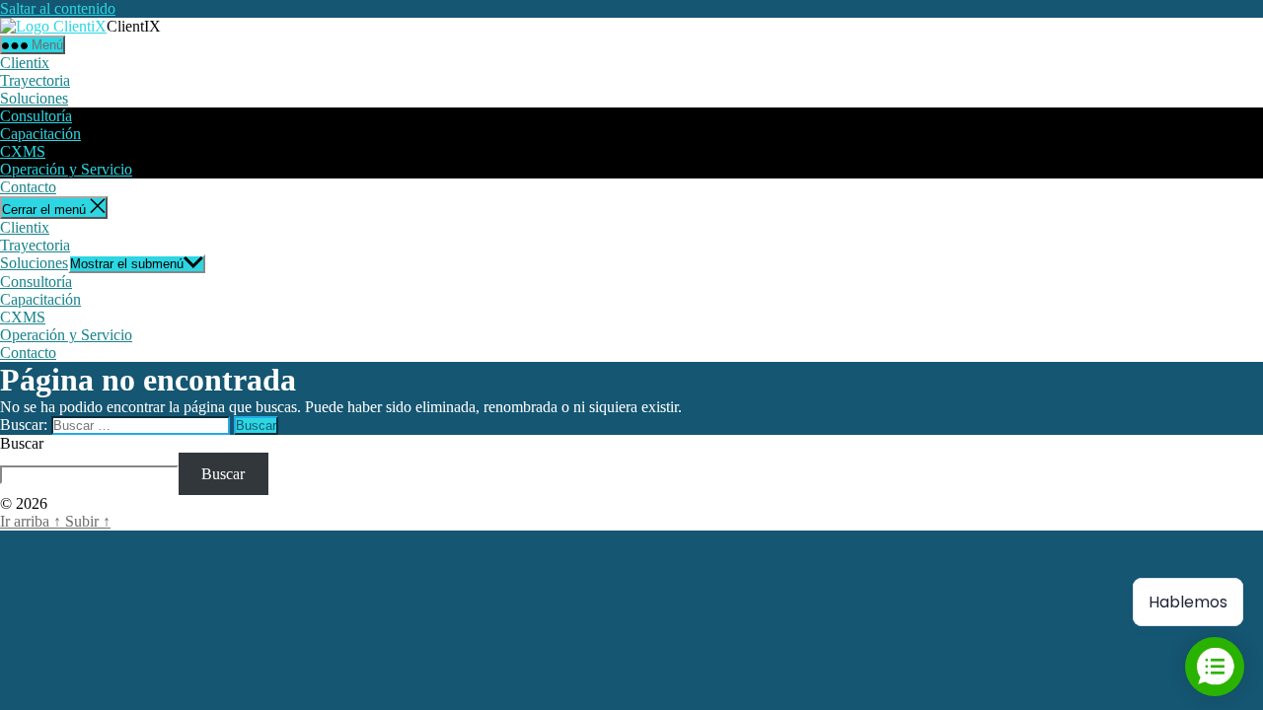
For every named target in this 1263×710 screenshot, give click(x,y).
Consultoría (36, 115)
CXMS (22, 151)
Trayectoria (35, 80)
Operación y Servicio (66, 169)
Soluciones (34, 98)
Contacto (28, 186)
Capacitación (40, 133)
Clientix (24, 62)
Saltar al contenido (57, 8)
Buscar (21, 443)
